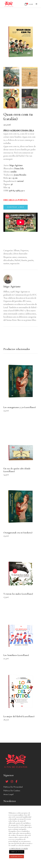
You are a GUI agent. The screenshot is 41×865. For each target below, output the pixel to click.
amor (14, 257)
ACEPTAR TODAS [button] (16, 856)
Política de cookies (11, 791)
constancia (22, 257)
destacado (7, 253)
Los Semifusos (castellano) (16, 655)
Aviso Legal (8, 794)
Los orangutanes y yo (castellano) (19, 407)
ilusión (24, 260)
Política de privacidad (13, 787)
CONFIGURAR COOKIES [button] (18, 849)
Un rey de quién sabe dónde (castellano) (16, 470)
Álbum (16, 250)
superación (14, 263)
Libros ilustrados (20, 253)
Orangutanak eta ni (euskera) (17, 532)
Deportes (24, 250)
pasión (30, 260)
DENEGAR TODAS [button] (16, 852)
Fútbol (17, 260)
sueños (6, 263)
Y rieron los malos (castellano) (18, 593)
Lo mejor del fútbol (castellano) (18, 716)
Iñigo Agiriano (11, 286)
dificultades (8, 260)
